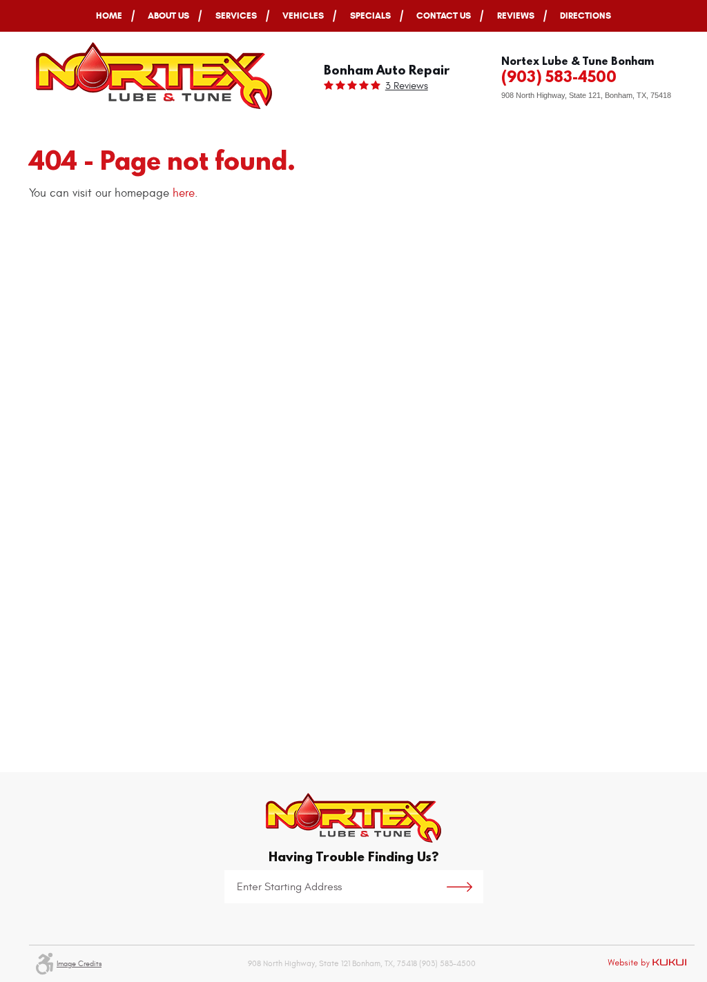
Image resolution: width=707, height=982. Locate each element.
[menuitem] (109, 16)
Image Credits (79, 963)
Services (236, 15)
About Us (168, 15)
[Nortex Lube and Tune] (154, 75)
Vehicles (303, 15)
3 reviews (406, 86)
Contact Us (443, 15)
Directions (585, 15)
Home (109, 15)
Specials (370, 15)
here (184, 193)
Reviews (515, 15)
